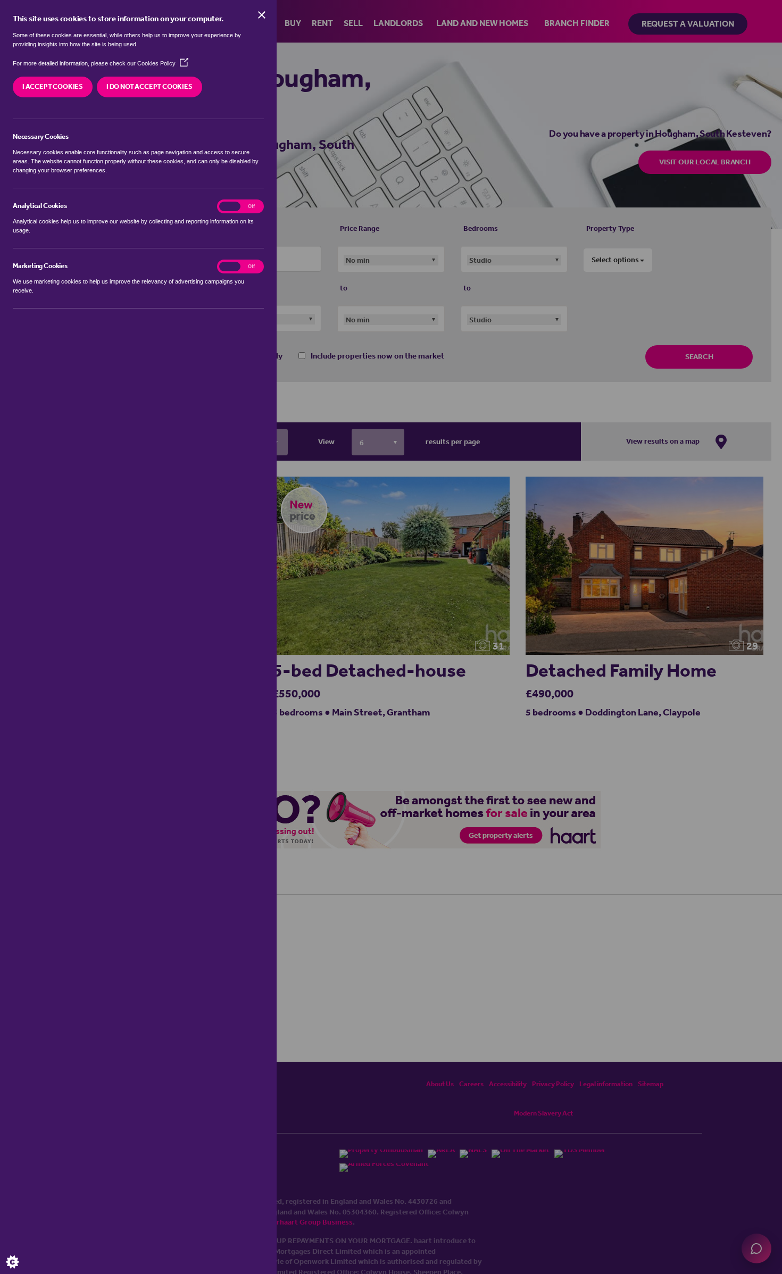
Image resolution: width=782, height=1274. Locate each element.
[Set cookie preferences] (21, 1252)
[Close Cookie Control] (261, 15)
